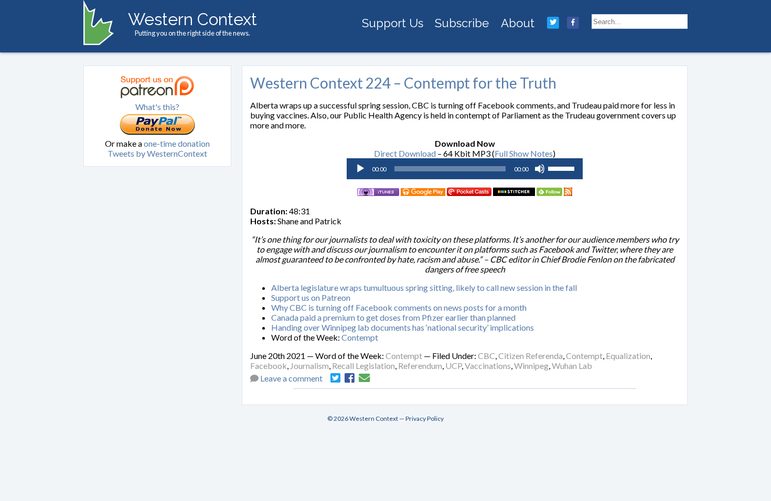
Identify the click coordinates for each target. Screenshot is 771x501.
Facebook (268, 366)
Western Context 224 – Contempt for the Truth (403, 83)
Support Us (392, 23)
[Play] (360, 169)
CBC (486, 356)
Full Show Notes (524, 153)
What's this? (157, 107)
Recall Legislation (363, 366)
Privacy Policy (424, 418)
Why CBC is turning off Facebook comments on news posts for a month (399, 307)
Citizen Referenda (530, 356)
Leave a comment (291, 378)
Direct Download (405, 153)
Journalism (309, 366)
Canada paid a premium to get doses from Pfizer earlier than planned (393, 317)
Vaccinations (488, 366)
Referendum (420, 366)
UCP (453, 366)
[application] (465, 168)
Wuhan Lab (572, 366)
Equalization (628, 356)
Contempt (359, 337)
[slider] (562, 167)
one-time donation (177, 143)
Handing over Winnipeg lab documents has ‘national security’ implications (402, 327)
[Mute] (539, 169)
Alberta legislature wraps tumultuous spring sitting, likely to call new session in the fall (424, 287)
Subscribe (462, 23)
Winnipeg (531, 366)
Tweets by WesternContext (157, 153)
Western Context (192, 19)
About (517, 23)
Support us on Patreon (310, 297)
